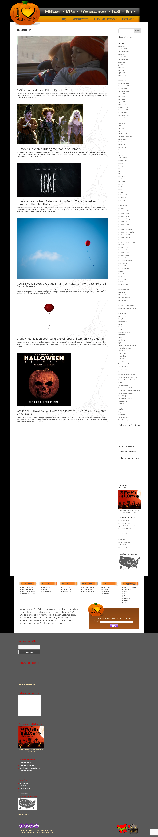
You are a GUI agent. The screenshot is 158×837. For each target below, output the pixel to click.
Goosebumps (122, 205)
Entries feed (122, 414)
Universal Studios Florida (126, 375)
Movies (120, 303)
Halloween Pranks (124, 247)
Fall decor (121, 179)
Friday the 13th (123, 195)
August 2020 (122, 46)
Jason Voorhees (123, 290)
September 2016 (123, 91)
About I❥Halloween (130, 587)
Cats (119, 152)
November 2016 (123, 86)
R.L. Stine (121, 327)
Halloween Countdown (104, 18)
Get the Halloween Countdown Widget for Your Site (130, 511)
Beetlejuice (122, 142)
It (118, 287)
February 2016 (123, 107)
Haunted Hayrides (27, 589)
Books (120, 150)
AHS (119, 126)
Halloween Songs (124, 252)
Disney (120, 163)
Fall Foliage (122, 182)
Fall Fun (70, 11)
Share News (127, 598)
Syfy (119, 343)
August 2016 (122, 94)
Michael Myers (123, 300)
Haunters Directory (80, 18)
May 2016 (121, 99)
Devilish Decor (123, 160)
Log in (120, 412)
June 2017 (121, 67)
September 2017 (123, 59)
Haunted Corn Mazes (125, 523)
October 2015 (122, 112)
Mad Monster (122, 295)
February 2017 (123, 78)
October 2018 (122, 49)
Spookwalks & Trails (28, 593)
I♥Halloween (52, 11)
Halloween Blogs (123, 213)
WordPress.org (123, 420)
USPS (120, 382)
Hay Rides (121, 539)
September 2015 (123, 115)
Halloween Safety (124, 250)
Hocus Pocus (122, 274)
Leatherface (122, 292)
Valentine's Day (123, 385)
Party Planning (123, 319)
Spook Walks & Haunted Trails (128, 526)
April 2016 (121, 102)
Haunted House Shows (125, 260)
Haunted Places (123, 268)
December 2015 (123, 110)
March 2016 (122, 104)
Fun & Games (122, 200)
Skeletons (121, 335)
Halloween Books (124, 216)
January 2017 (122, 81)
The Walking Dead (124, 356)
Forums (126, 596)
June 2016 (121, 96)
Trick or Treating (123, 366)
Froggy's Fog (122, 197)
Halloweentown (123, 255)
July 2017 (121, 65)
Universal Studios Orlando (127, 380)
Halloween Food (123, 224)
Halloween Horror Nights (126, 232)
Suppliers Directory (89, 587)
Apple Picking (122, 139)
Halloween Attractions (93, 11)
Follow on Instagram (131, 467)
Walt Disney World (124, 396)
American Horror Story (125, 137)
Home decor (122, 279)
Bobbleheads (122, 147)
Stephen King (122, 340)
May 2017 (121, 70)
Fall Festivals (122, 547)
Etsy (119, 171)
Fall (119, 174)
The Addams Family (124, 348)
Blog (64, 18)
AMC (119, 131)
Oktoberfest (122, 545)
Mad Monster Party (124, 298)
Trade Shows (87, 589)
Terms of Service (47, 833)
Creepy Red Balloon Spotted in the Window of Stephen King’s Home (60, 339)
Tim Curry (121, 359)
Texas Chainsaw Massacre (127, 345)
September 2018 (123, 51)
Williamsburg (122, 401)
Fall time (121, 187)
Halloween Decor (124, 221)
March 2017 (122, 75)
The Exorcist (122, 351)
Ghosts (120, 203)
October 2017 (122, 57)
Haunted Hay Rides (124, 528)
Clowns (120, 155)
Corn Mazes (122, 537)
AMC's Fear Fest (123, 134)
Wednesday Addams (125, 398)
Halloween (121, 208)
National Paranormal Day (126, 305)
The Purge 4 (122, 353)
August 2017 (122, 62)
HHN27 (120, 271)
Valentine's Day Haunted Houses (129, 390)
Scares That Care (124, 332)
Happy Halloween (88, 591)
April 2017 (121, 73)
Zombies (121, 404)
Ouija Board (122, 313)
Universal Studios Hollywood (127, 377)
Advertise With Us (24, 814)
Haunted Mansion (124, 266)
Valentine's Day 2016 (125, 388)
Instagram (107, 591)
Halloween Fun (123, 227)
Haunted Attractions (124, 258)
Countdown (127, 594)
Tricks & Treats (123, 369)
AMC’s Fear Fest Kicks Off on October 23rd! (44, 90)
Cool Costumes (123, 158)
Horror (120, 282)
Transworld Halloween (125, 364)
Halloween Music (124, 240)
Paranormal (122, 316)
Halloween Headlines (125, 229)
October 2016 (122, 89)
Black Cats (121, 144)
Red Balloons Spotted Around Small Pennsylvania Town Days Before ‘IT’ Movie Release (62, 285)
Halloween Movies (124, 237)
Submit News (126, 18)
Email (20, 644)
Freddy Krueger (123, 192)
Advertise (127, 600)
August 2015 (122, 118)
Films (120, 190)
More (129, 11)
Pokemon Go (122, 321)
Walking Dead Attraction (126, 393)
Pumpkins (121, 324)
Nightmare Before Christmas (127, 308)
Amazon (121, 129)
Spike (120, 337)
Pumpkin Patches (124, 542)
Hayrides (45, 589)
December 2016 (123, 83)
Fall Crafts (121, 176)
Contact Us (127, 589)
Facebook (107, 587)
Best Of (116, 11)
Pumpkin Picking (48, 591)
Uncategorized (123, 372)
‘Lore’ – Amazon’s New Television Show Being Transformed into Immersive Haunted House (57, 202)
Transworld (122, 361)
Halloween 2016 (123, 211)
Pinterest (106, 593)
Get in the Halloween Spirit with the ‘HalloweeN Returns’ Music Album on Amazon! (62, 412)
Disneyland (122, 166)
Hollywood (121, 276)
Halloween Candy (124, 219)
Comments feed (123, 417)
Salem (120, 329)
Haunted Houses (124, 263)
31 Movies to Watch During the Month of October (49, 149)
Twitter (106, 589)
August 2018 (122, 54)
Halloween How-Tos (124, 235)
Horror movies (123, 284)
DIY (119, 168)
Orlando (121, 311)
